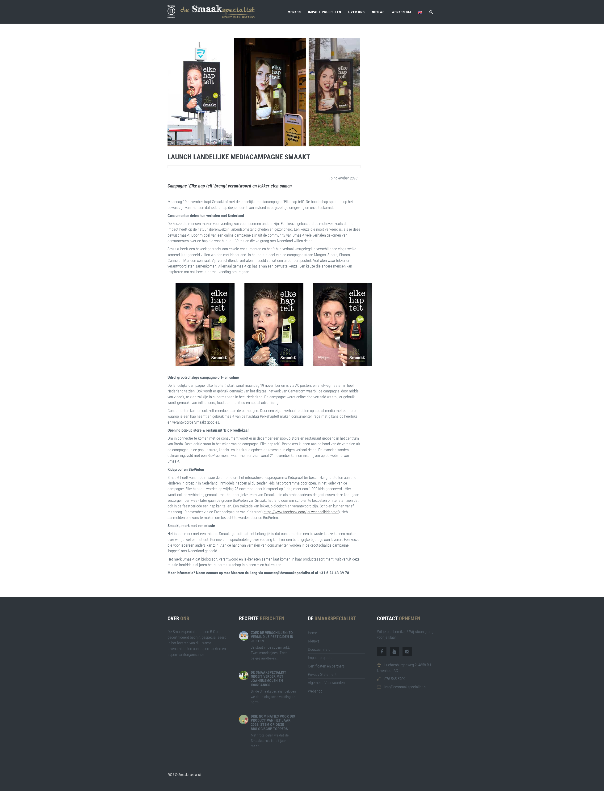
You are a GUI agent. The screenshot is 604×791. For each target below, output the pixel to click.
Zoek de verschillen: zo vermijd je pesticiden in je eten (272, 636)
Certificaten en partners (326, 666)
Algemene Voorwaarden (326, 682)
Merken (294, 12)
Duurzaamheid (319, 649)
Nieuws (378, 12)
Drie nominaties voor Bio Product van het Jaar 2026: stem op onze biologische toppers (273, 722)
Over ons (356, 12)
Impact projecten (324, 12)
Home (312, 632)
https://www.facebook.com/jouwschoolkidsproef (301, 512)
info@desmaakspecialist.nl (405, 687)
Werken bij (401, 12)
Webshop (315, 691)
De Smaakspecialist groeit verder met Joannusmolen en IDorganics (268, 678)
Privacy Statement (322, 674)
